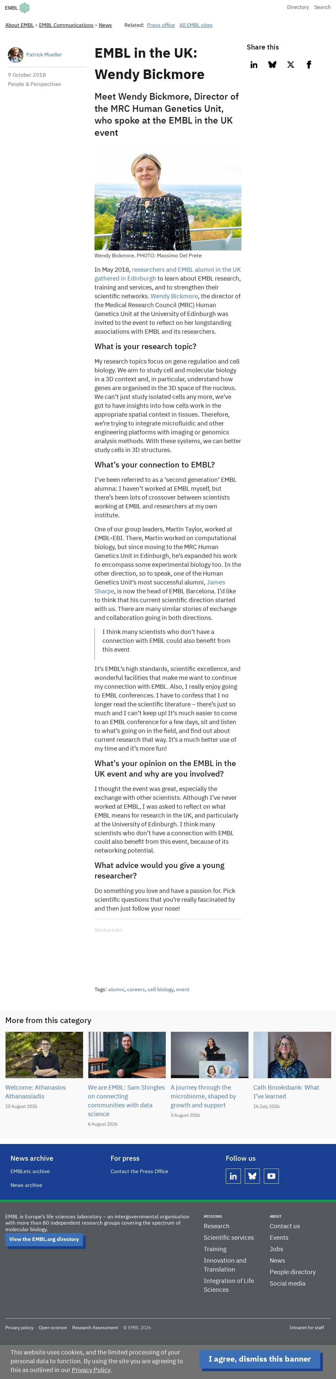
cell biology (161, 990)
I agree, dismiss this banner (260, 1359)
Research (217, 1226)
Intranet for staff (307, 1328)
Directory (298, 7)
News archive (26, 1185)
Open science (53, 1328)
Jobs (276, 1249)
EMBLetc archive (30, 1171)
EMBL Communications (66, 25)
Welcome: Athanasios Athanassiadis (35, 1092)
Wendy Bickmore (174, 296)
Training (215, 1249)
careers (136, 990)
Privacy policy (19, 1328)
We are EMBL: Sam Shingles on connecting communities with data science (126, 1101)
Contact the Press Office (139, 1171)
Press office (161, 25)
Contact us (285, 1226)
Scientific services (229, 1238)
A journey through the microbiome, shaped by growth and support (203, 1097)
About (276, 1216)
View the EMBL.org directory (44, 1239)
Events (279, 1238)
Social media (287, 1284)
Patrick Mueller (44, 55)
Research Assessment (95, 1328)
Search (322, 7)
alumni (116, 990)
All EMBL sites (196, 25)
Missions (213, 1216)
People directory (293, 1272)
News (105, 25)
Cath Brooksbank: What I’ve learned (286, 1092)
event (183, 990)
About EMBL (19, 25)
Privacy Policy (91, 1370)
